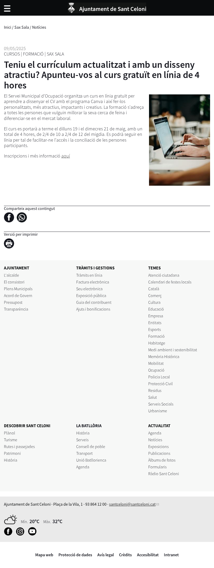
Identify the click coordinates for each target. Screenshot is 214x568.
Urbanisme (157, 410)
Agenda (82, 466)
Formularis (157, 466)
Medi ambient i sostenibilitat (172, 349)
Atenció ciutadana (163, 275)
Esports (154, 329)
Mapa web (44, 554)
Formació (33, 54)
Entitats (154, 322)
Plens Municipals (18, 288)
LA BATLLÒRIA (89, 425)
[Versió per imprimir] (10, 244)
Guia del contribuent (93, 302)
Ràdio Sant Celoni (163, 473)
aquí (65, 156)
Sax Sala (21, 27)
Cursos (12, 54)
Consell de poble (90, 446)
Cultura (154, 302)
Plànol (9, 433)
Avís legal (105, 554)
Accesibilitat (148, 554)
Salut (152, 397)
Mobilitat (156, 363)
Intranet (171, 554)
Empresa (155, 315)
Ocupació (156, 370)
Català (153, 288)
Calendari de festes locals (169, 282)
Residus (154, 390)
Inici (7, 27)
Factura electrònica (92, 282)
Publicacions (159, 453)
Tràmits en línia (89, 275)
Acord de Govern (18, 295)
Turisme (10, 439)
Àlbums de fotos (161, 460)
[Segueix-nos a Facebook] (9, 534)
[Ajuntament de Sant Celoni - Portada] (107, 7)
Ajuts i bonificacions (93, 309)
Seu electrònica (89, 288)
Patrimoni (12, 453)
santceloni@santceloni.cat (132, 504)
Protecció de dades (75, 554)
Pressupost (13, 302)
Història (10, 460)
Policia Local (159, 376)
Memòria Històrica (163, 356)
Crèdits (125, 554)
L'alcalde (11, 275)
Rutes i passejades (19, 446)
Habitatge (156, 343)
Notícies (39, 27)
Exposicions (158, 446)
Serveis (82, 439)
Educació (156, 309)
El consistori (14, 282)
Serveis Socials (160, 404)
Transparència (16, 309)
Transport (84, 453)
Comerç (155, 295)
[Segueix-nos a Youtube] (33, 534)
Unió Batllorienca (91, 460)
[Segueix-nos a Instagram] (21, 534)
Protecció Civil (160, 383)
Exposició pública (91, 295)
